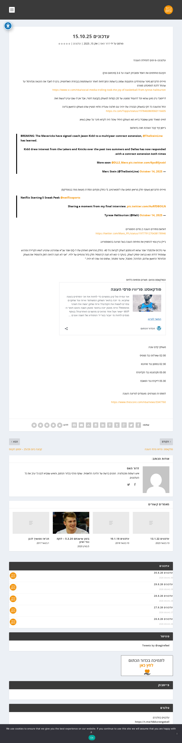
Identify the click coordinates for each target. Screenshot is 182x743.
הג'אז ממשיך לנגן (38, 539)
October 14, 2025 (151, 171)
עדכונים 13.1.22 (159, 539)
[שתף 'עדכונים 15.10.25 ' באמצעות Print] (74, 425)
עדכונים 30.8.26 (163, 573)
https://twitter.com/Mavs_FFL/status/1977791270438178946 (131, 233)
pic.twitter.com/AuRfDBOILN (146, 206)
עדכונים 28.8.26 (163, 596)
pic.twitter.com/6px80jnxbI (147, 162)
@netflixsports (70, 197)
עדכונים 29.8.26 (163, 584)
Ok (91, 737)
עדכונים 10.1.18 (119, 539)
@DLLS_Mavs (119, 162)
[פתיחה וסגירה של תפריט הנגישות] (8, 26)
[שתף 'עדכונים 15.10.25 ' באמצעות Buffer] (95, 425)
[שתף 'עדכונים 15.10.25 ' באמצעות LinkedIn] (102, 425)
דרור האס (105, 43)
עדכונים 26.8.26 (163, 619)
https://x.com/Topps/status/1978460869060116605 (136, 111)
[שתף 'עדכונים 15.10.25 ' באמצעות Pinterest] (109, 425)
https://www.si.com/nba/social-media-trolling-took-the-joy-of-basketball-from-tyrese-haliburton (109, 89)
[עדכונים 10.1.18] (111, 523)
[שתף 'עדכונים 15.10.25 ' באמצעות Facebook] (138, 425)
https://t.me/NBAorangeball (152, 722)
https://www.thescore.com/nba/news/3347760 (138, 402)
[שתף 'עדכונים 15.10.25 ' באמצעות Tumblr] (117, 425)
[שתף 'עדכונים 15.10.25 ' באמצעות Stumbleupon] (88, 425)
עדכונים (77, 43)
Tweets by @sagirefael (155, 645)
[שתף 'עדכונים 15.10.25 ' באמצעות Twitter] (131, 425)
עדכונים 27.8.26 (163, 607)
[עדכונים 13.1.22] (151, 523)
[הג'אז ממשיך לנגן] (31, 523)
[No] (177, 733)
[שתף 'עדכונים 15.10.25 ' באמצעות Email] (81, 425)
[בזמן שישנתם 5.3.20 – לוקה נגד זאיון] (71, 523)
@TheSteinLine (153, 136)
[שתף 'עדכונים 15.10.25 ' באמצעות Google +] (124, 425)
